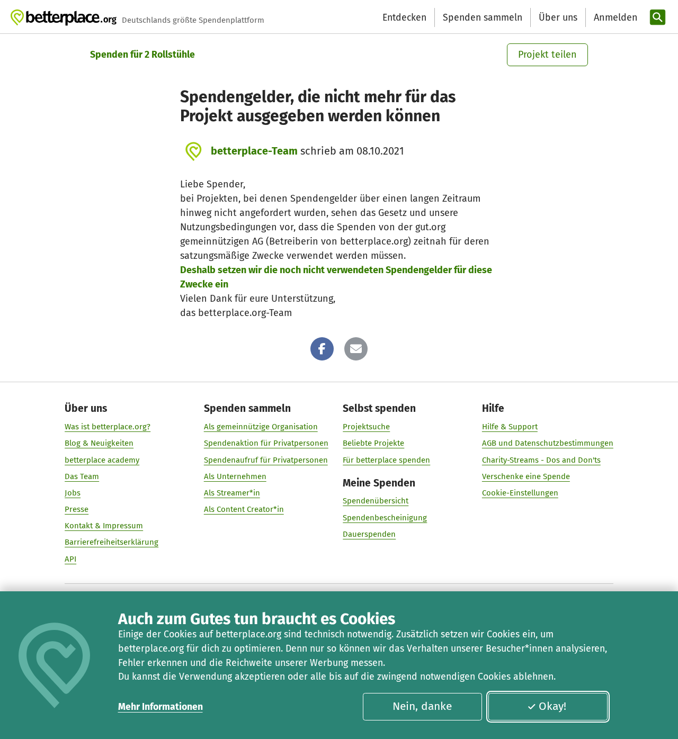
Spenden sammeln (482, 17)
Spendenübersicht (375, 501)
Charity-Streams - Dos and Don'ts (541, 460)
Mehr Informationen (160, 707)
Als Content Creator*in (244, 509)
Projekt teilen (547, 54)
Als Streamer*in (232, 493)
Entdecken (404, 17)
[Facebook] (322, 349)
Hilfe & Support (510, 426)
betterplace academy (102, 460)
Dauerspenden (369, 534)
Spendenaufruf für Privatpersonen (266, 460)
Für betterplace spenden (386, 460)
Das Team (82, 476)
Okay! (552, 706)
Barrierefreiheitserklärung (111, 542)
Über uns (558, 17)
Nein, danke (422, 706)
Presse (76, 509)
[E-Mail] (356, 349)
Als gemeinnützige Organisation (261, 426)
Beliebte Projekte (373, 443)
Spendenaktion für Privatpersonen (266, 443)
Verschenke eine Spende (526, 476)
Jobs (73, 493)
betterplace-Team (254, 151)
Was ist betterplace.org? (107, 426)
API (70, 559)
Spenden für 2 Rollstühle (142, 54)
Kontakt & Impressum (104, 525)
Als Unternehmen (235, 476)
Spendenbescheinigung (385, 517)
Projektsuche (366, 426)
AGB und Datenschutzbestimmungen (547, 443)
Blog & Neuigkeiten (99, 443)
